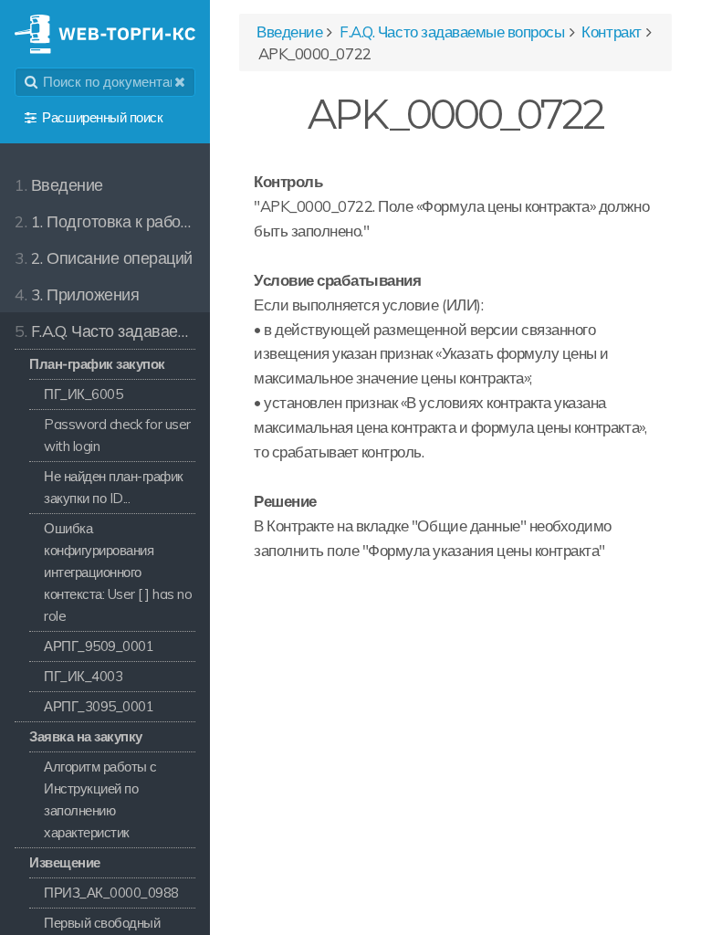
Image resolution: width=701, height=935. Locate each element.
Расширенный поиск (102, 117)
